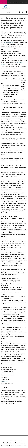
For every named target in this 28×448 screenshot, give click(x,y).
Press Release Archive (16, 440)
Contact (25, 445)
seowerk (3, 64)
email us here (4, 381)
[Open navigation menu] (2, 12)
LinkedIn (3, 385)
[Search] (19, 12)
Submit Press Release (8, 443)
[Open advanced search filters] (22, 12)
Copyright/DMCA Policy (7, 445)
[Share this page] (26, 12)
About (7, 440)
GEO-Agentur (19, 62)
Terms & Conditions (20, 443)
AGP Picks (3, 2)
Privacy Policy (17, 445)
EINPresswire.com (8, 42)
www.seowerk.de (10, 374)
